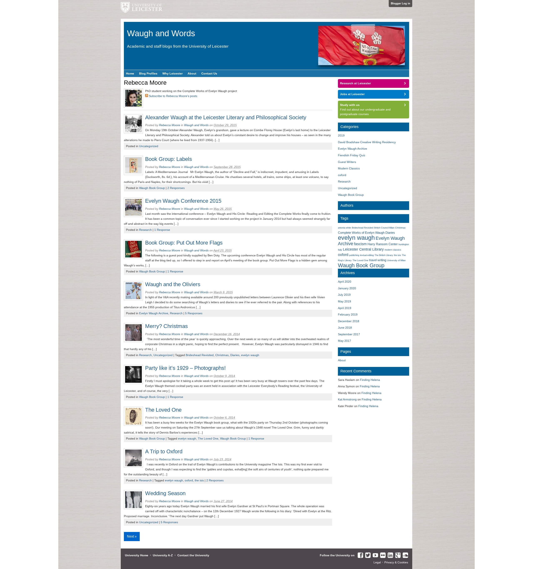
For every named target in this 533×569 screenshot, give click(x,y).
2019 (341, 135)
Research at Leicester (355, 83)
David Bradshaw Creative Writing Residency (367, 142)
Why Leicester (172, 73)
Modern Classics (349, 168)
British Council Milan (384, 227)
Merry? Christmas (166, 326)
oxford (189, 480)
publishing (354, 255)
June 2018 (345, 327)
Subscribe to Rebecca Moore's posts (172, 96)
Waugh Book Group (152, 188)
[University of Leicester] (141, 9)
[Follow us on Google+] (397, 555)
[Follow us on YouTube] (374, 555)
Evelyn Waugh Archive (153, 313)
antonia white (344, 227)
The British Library (384, 255)
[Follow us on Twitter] (367, 555)
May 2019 (344, 301)
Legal (377, 562)
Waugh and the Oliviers (172, 284)
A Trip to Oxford (163, 451)
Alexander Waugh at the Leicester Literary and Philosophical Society (225, 117)
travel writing (377, 260)
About (192, 73)
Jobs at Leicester (352, 94)
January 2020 (347, 288)
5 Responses (193, 313)
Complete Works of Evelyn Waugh (361, 232)
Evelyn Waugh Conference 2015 (183, 201)
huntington (404, 244)
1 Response (162, 229)
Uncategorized (148, 146)
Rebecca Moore (169, 125)
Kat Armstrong (347, 399)
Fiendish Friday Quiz (351, 155)
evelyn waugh (250, 355)
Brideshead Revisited (200, 355)
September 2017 (349, 334)
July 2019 (344, 294)
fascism (360, 244)
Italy (340, 249)
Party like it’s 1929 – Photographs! (185, 368)
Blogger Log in (400, 3)
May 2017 (344, 340)
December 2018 (348, 321)
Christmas (222, 355)
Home (130, 73)
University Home (136, 555)
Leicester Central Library (363, 249)
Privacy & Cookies (396, 562)
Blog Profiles (148, 73)
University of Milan (396, 260)
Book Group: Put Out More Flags (184, 243)
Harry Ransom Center (382, 244)
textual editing (367, 255)
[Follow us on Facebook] (359, 555)
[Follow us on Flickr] (382, 555)
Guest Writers (347, 162)
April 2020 (344, 281)
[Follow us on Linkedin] (389, 555)
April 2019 (344, 308)
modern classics (393, 249)
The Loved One (163, 410)
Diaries (234, 355)
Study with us (350, 105)
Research (145, 229)
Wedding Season (165, 493)
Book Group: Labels (168, 159)
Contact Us (209, 73)
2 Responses (176, 188)
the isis (199, 480)
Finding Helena (370, 379)
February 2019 (347, 314)
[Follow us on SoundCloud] (404, 555)
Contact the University (193, 555)
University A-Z (163, 555)
